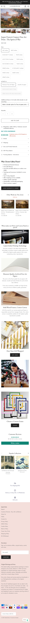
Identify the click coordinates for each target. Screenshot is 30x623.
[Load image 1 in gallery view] (15, 18)
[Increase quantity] (12, 114)
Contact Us (3, 519)
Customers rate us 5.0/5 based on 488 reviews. (18, 135)
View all (15, 197)
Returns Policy (4, 529)
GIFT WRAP (15, 355)
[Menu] (1, 6)
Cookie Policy (4, 526)
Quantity (3, 110)
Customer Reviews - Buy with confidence (11, 512)
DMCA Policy (4, 524)
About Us (3, 514)
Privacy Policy (4, 521)
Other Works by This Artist (15, 195)
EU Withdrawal (4, 536)
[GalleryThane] (15, 6)
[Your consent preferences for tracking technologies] (27, 620)
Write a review (15, 443)
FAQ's (2, 517)
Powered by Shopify (14, 617)
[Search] (5, 6)
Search (3, 509)
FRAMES (15, 425)
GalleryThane (7, 617)
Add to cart (15, 120)
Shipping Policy (5, 533)
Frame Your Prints (5, 531)
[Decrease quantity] (3, 114)
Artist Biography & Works (10, 188)
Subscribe (6, 557)
